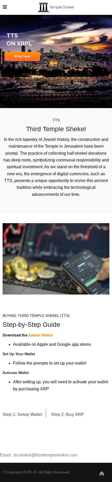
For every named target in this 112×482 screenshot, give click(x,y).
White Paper (22, 56)
